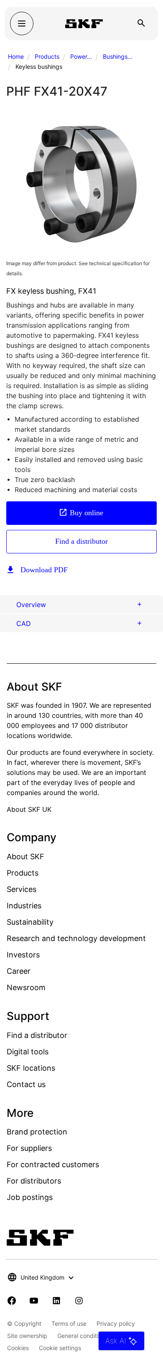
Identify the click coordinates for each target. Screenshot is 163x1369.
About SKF (25, 856)
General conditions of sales (93, 1335)
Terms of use (69, 1323)
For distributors (34, 1180)
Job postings (30, 1197)
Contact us (26, 1084)
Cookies (18, 1347)
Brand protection (37, 1131)
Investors (23, 954)
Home (16, 56)
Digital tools (27, 1051)
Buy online (86, 512)
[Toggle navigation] (21, 23)
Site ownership (27, 1335)
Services (21, 889)
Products (47, 56)
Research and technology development (76, 938)
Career (19, 971)
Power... (81, 56)
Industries (24, 905)
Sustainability (30, 922)
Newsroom (26, 987)
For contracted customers (53, 1164)
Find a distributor (81, 541)
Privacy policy (116, 1323)
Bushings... (117, 56)
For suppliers (29, 1148)
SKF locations (31, 1068)
